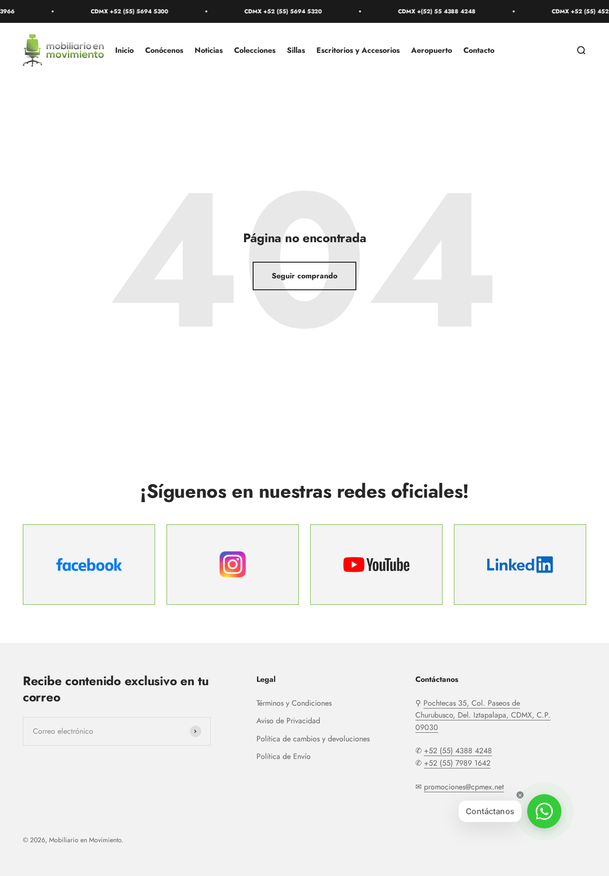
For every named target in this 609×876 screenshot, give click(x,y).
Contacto (478, 50)
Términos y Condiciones (294, 703)
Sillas (296, 50)
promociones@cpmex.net (464, 786)
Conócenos (164, 50)
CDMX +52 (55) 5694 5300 (119, 11)
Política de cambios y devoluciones (313, 738)
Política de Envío (283, 756)
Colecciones (254, 50)
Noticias (209, 50)
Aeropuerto (431, 50)
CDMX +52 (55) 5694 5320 (273, 11)
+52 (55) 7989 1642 (457, 763)
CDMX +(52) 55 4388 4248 (426, 11)
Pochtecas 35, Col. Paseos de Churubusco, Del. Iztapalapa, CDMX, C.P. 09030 (482, 715)
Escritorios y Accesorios (358, 50)
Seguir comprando (304, 275)
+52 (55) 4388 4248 (458, 750)
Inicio (124, 50)
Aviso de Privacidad (288, 720)
